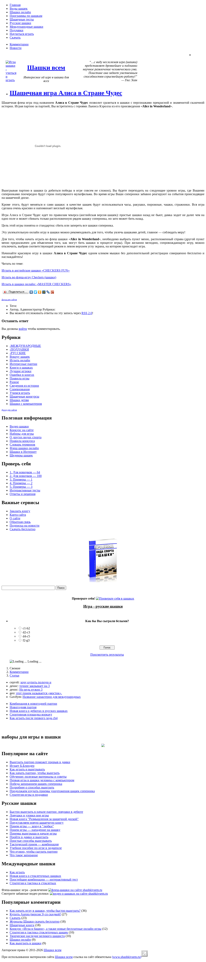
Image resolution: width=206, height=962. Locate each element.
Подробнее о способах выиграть (32, 787)
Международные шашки (26, 26)
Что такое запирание (24, 855)
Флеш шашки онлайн (24, 448)
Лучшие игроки (20, 371)
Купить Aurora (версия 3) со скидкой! (35, 914)
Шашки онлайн (20, 12)
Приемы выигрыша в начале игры (33, 833)
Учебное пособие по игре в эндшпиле (36, 848)
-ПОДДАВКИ (19, 349)
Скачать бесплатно (22, 529)
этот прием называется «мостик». (39, 693)
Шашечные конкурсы (24, 396)
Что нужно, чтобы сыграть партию (34, 851)
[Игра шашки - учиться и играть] (11, 80)
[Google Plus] (52, 292)
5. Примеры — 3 (21, 486)
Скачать (15, 37)
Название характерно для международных (52, 696)
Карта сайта (18, 514)
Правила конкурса (22, 441)
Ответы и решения (22, 494)
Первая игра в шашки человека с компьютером (42, 780)
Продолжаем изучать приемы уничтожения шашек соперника (52, 791)
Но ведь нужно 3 (30, 689)
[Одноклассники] (40, 292)
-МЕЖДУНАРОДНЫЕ (25, 346)
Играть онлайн (20, 360)
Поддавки (16, 30)
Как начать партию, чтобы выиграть (35, 773)
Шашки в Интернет (23, 451)
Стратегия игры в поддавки (29, 794)
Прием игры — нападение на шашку (35, 830)
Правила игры (19, 378)
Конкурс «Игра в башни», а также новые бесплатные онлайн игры (55, 928)
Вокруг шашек (20, 356)
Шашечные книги (22, 925)
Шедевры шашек (21, 455)
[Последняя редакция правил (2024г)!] (103, 581)
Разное (14, 382)
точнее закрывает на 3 (34, 686)
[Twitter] (35, 292)
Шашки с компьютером (26, 403)
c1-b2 (26, 628)
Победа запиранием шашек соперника (36, 784)
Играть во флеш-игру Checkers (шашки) (29, 277)
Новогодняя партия (23, 707)
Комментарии (19, 44)
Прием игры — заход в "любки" (32, 826)
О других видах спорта (25, 437)
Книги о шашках (21, 367)
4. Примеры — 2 (21, 483)
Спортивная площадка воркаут (31, 714)
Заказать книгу (20, 511)
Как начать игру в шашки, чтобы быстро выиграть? (45, 910)
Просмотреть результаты (107, 654)
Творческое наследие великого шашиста (37, 936)
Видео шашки (19, 426)
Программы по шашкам (26, 15)
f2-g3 (26, 640)
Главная (15, 5)
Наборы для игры (22, 433)
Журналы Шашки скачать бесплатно (35, 921)
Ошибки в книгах (22, 374)
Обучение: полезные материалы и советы (38, 776)
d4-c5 (26, 636)
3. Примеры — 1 (21, 479)
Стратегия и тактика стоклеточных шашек (39, 932)
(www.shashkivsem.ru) (126, 957)
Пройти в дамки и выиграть (29, 837)
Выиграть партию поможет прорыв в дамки (40, 762)
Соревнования (20, 389)
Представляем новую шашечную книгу (37, 822)
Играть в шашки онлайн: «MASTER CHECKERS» (36, 284)
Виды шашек (19, 8)
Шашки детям (19, 400)
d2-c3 (26, 632)
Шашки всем (52, 950)
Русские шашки (20, 23)
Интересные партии (23, 364)
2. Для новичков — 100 (26, 476)
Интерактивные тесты (25, 490)
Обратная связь (20, 522)
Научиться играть (22, 34)
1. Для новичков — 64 (25, 472)
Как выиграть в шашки (25, 943)
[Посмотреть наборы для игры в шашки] (103, 746)
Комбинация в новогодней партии (33, 703)
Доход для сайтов (9, 300)
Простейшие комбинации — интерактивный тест (44, 879)
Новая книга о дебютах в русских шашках (39, 711)
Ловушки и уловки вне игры (29, 815)
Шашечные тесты (22, 19)
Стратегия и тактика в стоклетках (33, 883)
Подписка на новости (24, 525)
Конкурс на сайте (22, 430)
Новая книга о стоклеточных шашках (35, 876)
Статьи (14, 675)
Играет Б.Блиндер (22, 765)
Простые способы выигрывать (31, 840)
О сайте (15, 518)
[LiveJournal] (48, 292)
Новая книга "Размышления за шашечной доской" (44, 819)
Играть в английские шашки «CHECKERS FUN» (36, 270)
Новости (16, 48)
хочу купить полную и (35, 682)
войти (23, 328)
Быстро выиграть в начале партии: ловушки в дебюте (46, 811)
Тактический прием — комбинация (34, 844)
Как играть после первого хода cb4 (34, 718)
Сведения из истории (24, 385)
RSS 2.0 (86, 313)
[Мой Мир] (44, 292)
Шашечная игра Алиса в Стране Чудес (66, 92)
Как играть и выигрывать (27, 769)
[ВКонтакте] (31, 292)
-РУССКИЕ (18, 353)
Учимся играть (20, 393)
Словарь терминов (22, 444)
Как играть (17, 872)
